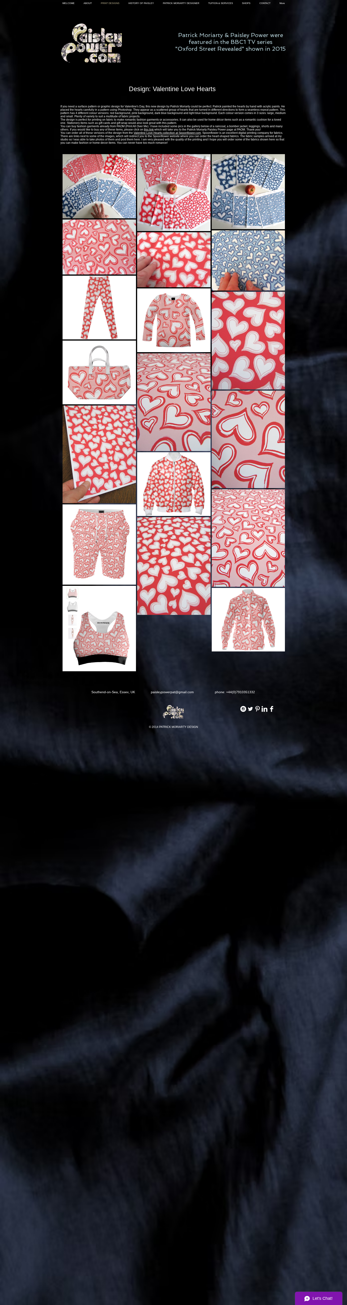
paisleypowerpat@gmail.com (172, 692)
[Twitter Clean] (250, 709)
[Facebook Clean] (272, 709)
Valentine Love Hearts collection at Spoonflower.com (167, 133)
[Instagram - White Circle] (243, 709)
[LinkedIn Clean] (264, 709)
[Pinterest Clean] (257, 709)
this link (149, 129)
